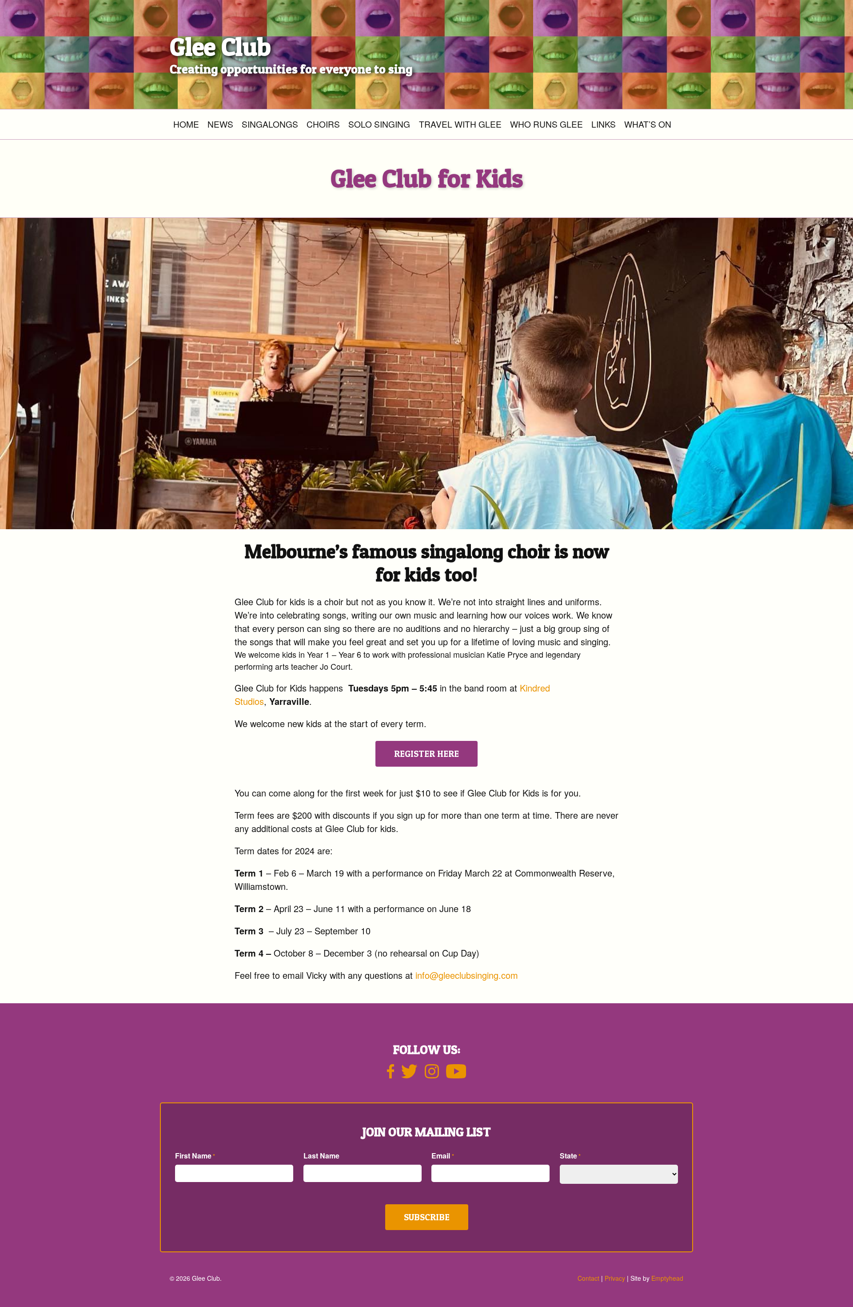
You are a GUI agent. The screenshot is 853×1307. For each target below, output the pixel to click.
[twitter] (409, 1075)
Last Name (321, 1155)
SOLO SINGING (379, 124)
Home (186, 124)
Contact (588, 1278)
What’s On (647, 124)
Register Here (426, 753)
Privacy (615, 1278)
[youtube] (456, 1075)
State (570, 1155)
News (220, 124)
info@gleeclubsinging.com (466, 975)
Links (603, 124)
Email (442, 1155)
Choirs (323, 124)
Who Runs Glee (546, 124)
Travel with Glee (460, 124)
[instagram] (431, 1075)
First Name (195, 1155)
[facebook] (390, 1075)
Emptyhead (667, 1278)
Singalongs (270, 124)
